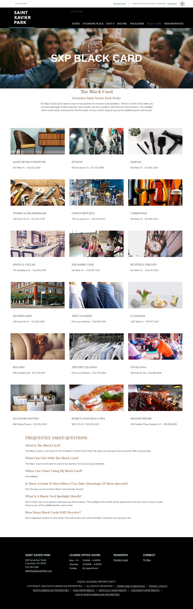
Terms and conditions (131, 586)
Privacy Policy (158, 586)
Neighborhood (174, 23)
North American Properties (51, 590)
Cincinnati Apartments (145, 590)
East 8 (110, 23)
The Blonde (137, 23)
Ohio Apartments (84, 590)
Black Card (154, 23)
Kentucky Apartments (113, 590)
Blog (148, 560)
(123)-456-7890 (76, 11)
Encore (122, 23)
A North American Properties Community (155, 4)
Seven (76, 23)
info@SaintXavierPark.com (38, 571)
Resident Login (119, 4)
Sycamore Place (93, 23)
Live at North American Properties (97, 594)
